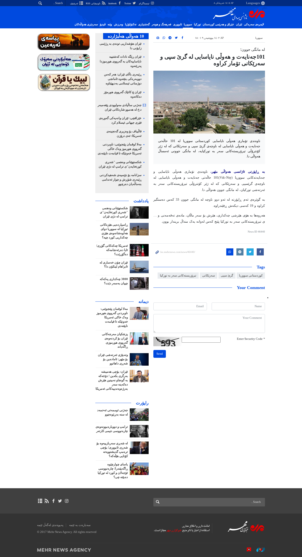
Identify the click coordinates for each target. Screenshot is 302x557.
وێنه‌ (110, 24)
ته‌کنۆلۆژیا (130, 24)
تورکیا (197, 24)
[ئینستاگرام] (67, 501)
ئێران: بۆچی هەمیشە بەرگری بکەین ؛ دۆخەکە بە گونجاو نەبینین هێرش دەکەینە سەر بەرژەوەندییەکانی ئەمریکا (112, 380)
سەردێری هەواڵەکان (86, 24)
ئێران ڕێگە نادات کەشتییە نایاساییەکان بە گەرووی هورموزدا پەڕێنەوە (121, 61)
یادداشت (141, 201)
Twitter (128, 3)
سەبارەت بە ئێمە (80, 525)
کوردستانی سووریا (251, 275)
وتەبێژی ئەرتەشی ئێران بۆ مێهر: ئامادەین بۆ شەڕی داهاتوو (113, 359)
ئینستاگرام (144, 3)
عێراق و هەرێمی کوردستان (218, 24)
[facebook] (53, 501)
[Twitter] (60, 501)
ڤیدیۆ (103, 24)
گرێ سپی (227, 275)
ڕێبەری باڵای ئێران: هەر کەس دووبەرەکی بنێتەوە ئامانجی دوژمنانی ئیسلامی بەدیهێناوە (123, 79)
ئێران (239, 24)
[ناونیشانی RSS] (47, 501)
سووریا (188, 24)
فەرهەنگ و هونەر (161, 24)
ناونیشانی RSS (93, 3)
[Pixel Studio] (246, 550)
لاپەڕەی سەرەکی (254, 24)
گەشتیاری (144, 24)
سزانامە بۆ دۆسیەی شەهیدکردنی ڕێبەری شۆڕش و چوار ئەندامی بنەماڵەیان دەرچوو (121, 179)
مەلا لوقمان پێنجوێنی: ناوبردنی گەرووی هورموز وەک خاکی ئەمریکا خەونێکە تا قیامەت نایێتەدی (120, 149)
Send (159, 353)
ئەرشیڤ (74, 3)
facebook (112, 3)
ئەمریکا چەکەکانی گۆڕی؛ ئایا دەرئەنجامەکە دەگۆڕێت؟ (112, 250)
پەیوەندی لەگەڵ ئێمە (50, 525)
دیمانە (143, 301)
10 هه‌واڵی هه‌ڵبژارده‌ (126, 36)
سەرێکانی (208, 275)
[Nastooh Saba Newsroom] (258, 550)
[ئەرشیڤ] (40, 501)
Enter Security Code (251, 339)
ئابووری (177, 24)
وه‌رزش (118, 24)
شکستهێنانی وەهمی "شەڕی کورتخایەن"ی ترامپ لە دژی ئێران (114, 212)
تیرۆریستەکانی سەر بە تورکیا (178, 275)
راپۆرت (142, 403)
